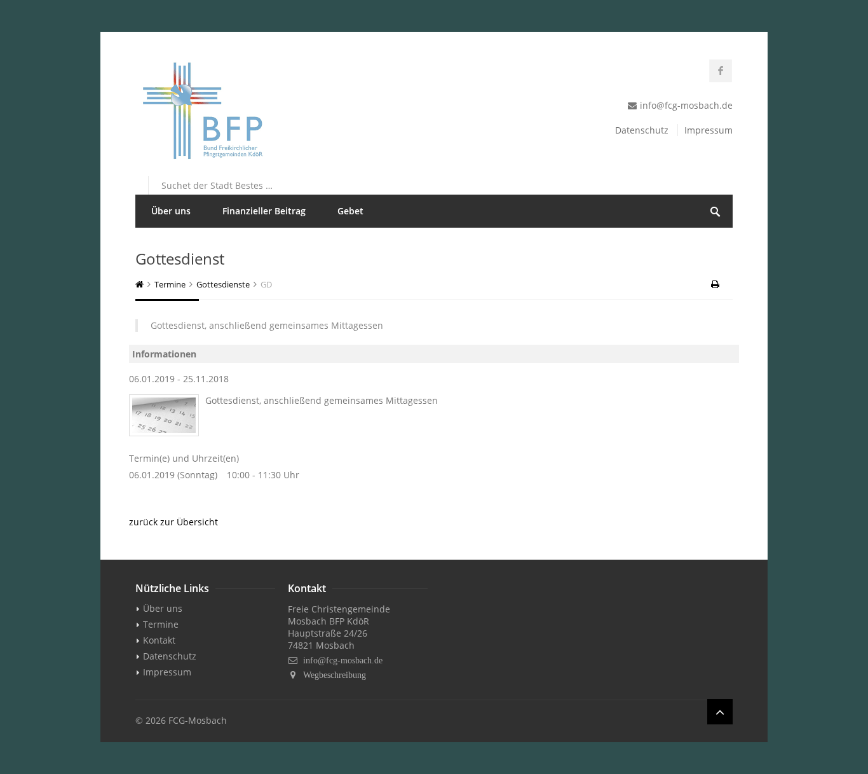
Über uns (171, 211)
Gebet (350, 211)
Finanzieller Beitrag (264, 211)
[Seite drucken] (716, 284)
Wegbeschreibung (334, 674)
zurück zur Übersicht (173, 522)
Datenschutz (641, 130)
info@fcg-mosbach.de (343, 660)
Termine (170, 284)
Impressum (708, 130)
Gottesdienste (223, 284)
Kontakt (159, 640)
